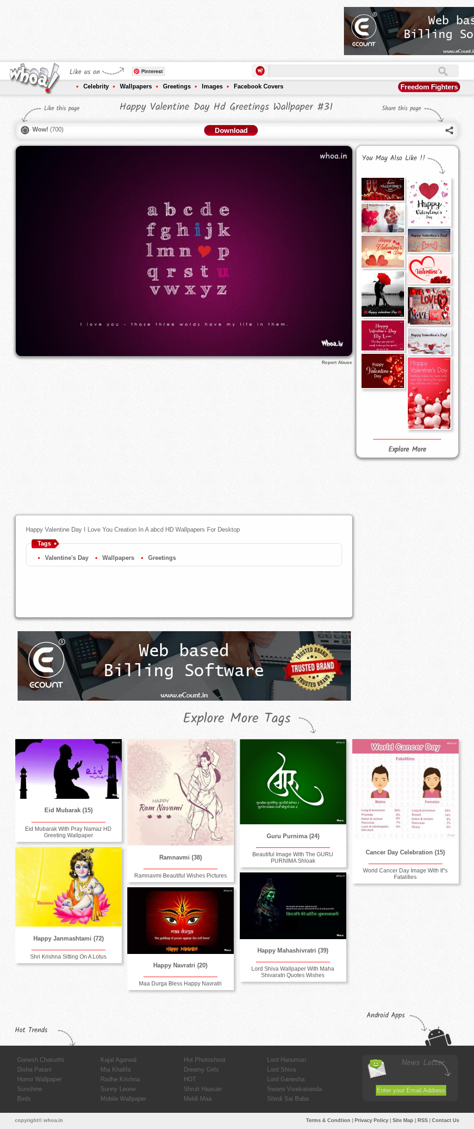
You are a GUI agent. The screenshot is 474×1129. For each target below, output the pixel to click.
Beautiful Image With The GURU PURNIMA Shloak (292, 857)
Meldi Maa (198, 1098)
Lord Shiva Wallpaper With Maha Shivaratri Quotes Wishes (292, 972)
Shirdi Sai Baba (288, 1098)
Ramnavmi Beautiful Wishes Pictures (180, 875)
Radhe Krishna (120, 1079)
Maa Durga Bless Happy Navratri (180, 983)
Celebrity (96, 86)
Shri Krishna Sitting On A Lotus (68, 956)
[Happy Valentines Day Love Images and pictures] (429, 306)
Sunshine (29, 1088)
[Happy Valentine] (383, 371)
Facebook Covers (258, 86)
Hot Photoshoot (204, 1059)
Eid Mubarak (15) (68, 810)
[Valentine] (429, 393)
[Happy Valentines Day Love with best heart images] (429, 341)
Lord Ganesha (286, 1079)
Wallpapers (136, 86)
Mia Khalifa (115, 1069)
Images (212, 86)
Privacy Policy (371, 1120)
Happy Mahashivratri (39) (292, 950)
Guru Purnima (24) (293, 836)
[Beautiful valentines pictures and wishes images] (429, 269)
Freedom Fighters (429, 87)
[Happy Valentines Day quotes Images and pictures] (383, 335)
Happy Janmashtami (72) (68, 938)
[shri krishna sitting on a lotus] (68, 887)
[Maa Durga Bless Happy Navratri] (180, 920)
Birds (24, 1098)
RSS (423, 1120)
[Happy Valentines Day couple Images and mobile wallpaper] (383, 218)
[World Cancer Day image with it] (405, 789)
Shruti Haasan (203, 1088)
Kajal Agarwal (118, 1059)
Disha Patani (34, 1069)
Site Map (403, 1120)
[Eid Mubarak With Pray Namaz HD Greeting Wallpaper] (68, 769)
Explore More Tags (237, 719)
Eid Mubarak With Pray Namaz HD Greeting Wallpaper (68, 832)
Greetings (177, 86)
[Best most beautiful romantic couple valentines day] (383, 294)
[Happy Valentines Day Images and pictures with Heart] (429, 201)
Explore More (407, 449)
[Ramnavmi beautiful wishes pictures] (180, 792)
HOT (190, 1079)
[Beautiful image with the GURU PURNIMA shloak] (293, 781)
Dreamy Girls (201, 1069)
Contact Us (445, 1120)
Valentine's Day (66, 557)
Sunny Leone (118, 1088)
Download (231, 130)
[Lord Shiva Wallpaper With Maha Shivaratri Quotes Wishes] (293, 905)
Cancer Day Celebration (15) (405, 852)
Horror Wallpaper (39, 1079)
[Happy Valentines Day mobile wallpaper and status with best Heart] (429, 240)
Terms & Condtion (328, 1120)
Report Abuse (337, 362)
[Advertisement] (168, 28)
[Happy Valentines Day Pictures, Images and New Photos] (383, 251)
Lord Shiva (281, 1069)
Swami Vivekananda (294, 1088)
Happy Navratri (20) (180, 965)
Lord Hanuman (286, 1059)
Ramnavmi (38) (180, 857)
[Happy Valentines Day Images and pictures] (383, 189)
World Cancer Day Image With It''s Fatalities (405, 873)
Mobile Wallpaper (123, 1098)
